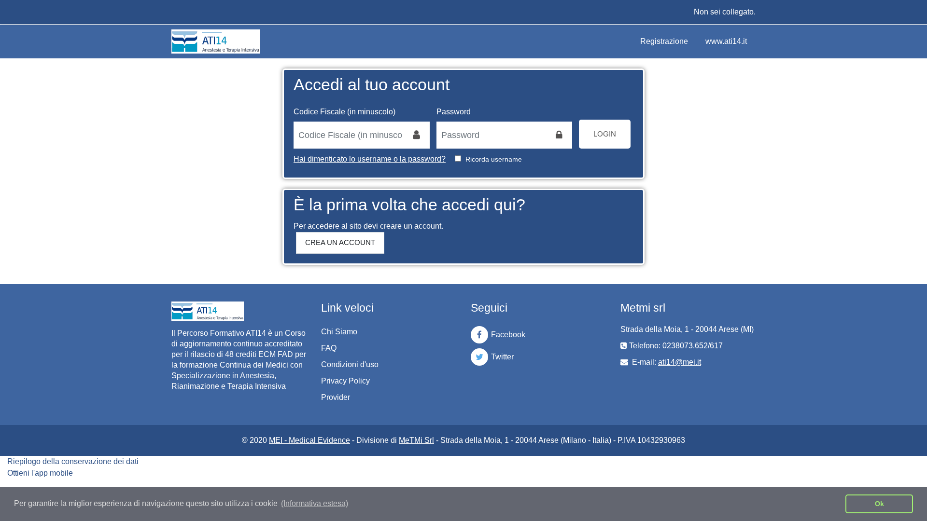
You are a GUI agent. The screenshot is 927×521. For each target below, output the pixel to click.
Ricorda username (493, 159)
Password (453, 112)
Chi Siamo (339, 332)
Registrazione (664, 41)
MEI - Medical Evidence (309, 440)
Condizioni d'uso (350, 364)
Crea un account (340, 242)
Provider (335, 397)
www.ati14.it (726, 41)
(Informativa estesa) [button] (314, 503)
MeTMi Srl (416, 440)
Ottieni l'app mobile (40, 473)
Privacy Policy (345, 381)
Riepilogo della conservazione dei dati (73, 461)
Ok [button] (879, 503)
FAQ (329, 348)
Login (604, 134)
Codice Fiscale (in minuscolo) (344, 112)
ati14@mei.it (679, 362)
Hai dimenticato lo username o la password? (370, 159)
